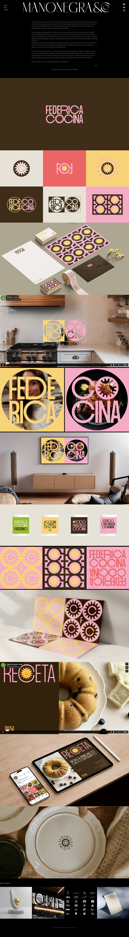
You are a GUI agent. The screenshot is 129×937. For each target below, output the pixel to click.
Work (5, 7)
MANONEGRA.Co (72, 927)
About (5, 5)
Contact (6, 9)
